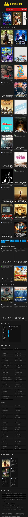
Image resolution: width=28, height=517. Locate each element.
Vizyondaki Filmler (19, 396)
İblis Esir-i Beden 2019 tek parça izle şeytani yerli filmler (20, 114)
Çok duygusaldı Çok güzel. (12, 505)
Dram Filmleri (18, 370)
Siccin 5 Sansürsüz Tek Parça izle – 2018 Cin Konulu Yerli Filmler (20, 318)
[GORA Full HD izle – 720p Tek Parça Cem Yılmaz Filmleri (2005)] (7, 251)
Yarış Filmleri (5, 398)
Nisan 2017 (17, 439)
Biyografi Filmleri (18, 365)
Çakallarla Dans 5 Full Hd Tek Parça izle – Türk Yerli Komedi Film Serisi (20, 301)
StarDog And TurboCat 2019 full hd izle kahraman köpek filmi (20, 44)
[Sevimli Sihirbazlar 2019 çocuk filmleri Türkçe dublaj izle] (20, 171)
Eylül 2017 (5, 434)
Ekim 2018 (5, 420)
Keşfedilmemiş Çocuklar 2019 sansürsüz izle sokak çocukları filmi (21, 236)
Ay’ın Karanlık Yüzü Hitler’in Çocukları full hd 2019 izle (7, 166)
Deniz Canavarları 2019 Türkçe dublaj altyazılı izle (7, 61)
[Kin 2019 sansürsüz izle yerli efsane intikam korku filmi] (7, 84)
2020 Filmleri (5, 358)
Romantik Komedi (6, 386)
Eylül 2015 (5, 448)
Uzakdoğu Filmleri (6, 396)
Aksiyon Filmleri (18, 360)
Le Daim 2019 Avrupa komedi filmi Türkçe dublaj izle (7, 219)
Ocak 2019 (17, 415)
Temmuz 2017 (5, 436)
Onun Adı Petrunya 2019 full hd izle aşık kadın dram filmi (21, 166)
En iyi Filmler (5, 372)
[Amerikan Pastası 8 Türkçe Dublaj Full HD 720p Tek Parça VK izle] (7, 269)
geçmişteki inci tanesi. (10, 503)
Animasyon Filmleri (7, 362)
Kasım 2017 (5, 431)
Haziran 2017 (18, 436)
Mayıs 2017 (5, 439)
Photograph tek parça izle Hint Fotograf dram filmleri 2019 (20, 219)
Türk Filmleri (5, 393)
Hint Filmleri (17, 377)
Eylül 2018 (17, 420)
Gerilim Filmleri (6, 374)
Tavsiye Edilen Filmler (19, 391)
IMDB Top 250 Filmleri (7, 379)
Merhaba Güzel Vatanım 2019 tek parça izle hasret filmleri (7, 44)
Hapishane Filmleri (6, 377)
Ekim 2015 (17, 446)
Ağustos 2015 (18, 448)
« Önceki (12, 240)
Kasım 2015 (5, 446)
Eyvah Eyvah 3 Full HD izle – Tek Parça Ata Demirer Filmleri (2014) (20, 280)
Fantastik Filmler (18, 372)
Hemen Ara (24, 9)
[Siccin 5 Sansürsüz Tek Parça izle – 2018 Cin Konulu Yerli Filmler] (20, 307)
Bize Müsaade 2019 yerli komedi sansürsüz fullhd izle (7, 131)
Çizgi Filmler (17, 367)
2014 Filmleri (5, 351)
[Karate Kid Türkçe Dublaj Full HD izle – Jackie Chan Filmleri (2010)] (20, 251)
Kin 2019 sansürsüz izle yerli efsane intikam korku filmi (7, 96)
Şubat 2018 (17, 427)
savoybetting (10, 513)
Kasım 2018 (17, 417)
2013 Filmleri (18, 348)
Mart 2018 (5, 427)
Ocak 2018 (5, 429)
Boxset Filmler (6, 367)
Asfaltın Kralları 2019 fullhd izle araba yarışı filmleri (20, 61)
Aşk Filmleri (17, 362)
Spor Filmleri (17, 389)
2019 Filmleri (18, 355)
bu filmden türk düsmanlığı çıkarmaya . (15, 507)
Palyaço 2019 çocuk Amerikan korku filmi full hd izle (7, 201)
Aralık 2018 (5, 417)
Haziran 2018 (5, 424)
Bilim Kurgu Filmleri (7, 365)
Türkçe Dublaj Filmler (19, 393)
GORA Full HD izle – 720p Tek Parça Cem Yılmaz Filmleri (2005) (7, 262)
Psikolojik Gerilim (19, 384)
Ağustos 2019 (5, 408)
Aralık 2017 (17, 429)
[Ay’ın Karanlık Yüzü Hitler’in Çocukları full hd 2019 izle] (7, 154)
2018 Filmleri (5, 355)
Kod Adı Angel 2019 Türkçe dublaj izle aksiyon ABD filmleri (20, 149)
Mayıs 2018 (17, 424)
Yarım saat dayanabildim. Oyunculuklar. (16, 509)
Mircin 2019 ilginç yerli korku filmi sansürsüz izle (20, 131)
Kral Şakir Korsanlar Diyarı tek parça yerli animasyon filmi (20, 79)
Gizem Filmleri (18, 374)
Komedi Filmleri (18, 379)
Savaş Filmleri (18, 386)
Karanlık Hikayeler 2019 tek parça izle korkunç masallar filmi (7, 149)
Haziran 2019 (5, 410)
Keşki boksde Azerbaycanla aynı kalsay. (14, 493)
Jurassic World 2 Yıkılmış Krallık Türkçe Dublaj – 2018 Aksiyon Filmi (7, 301)
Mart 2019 (17, 412)
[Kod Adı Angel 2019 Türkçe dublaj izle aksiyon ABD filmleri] (20, 136)
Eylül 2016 (5, 441)
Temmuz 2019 (18, 408)
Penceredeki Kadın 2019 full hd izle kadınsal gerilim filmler (7, 236)
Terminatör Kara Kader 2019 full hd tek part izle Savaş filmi (20, 201)
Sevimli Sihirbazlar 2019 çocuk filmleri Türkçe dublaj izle (20, 184)
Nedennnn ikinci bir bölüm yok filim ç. (14, 495)
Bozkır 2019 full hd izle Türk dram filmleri (6, 113)
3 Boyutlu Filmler (18, 358)
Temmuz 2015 (5, 451)
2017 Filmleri (18, 353)
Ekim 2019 (5, 405)
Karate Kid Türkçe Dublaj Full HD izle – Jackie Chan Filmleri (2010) (20, 262)
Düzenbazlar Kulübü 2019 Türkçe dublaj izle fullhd (20, 96)
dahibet (9, 514)
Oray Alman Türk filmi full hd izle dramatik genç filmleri (7, 79)
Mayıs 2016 (17, 443)
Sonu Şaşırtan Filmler (7, 389)
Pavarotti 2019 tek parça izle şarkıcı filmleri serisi (7, 183)
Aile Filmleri (5, 360)
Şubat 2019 (5, 415)
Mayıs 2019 (17, 410)
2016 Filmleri (5, 353)
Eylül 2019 (17, 405)
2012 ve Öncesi (6, 348)
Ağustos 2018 (5, 422)
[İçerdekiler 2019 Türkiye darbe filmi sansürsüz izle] (7, 24)
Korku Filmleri (6, 382)
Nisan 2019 (5, 412)
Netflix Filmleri (6, 384)
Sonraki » (3, 242)
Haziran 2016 (5, 443)
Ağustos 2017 (18, 434)
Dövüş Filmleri (6, 370)
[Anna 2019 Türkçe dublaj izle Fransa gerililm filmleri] (17, 24)
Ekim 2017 (17, 431)
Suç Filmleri (5, 391)
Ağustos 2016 (18, 441)
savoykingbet (4, 513)
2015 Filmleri (18, 351)
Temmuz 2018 (18, 422)
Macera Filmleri (18, 382)
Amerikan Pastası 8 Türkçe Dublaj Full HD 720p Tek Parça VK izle (7, 280)
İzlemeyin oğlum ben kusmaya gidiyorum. (14, 497)
